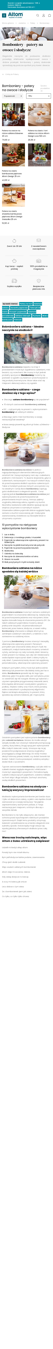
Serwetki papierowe (19, 308)
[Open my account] (43, 15)
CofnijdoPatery (12, 74)
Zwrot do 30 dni (14, 246)
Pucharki (37, 316)
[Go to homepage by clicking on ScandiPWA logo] (15, 15)
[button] (12, 96)
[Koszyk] (49, 15)
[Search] (37, 15)
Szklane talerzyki (23, 316)
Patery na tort (26, 304)
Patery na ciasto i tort (40, 163)
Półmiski (18, 320)
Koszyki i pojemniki (18, 312)
